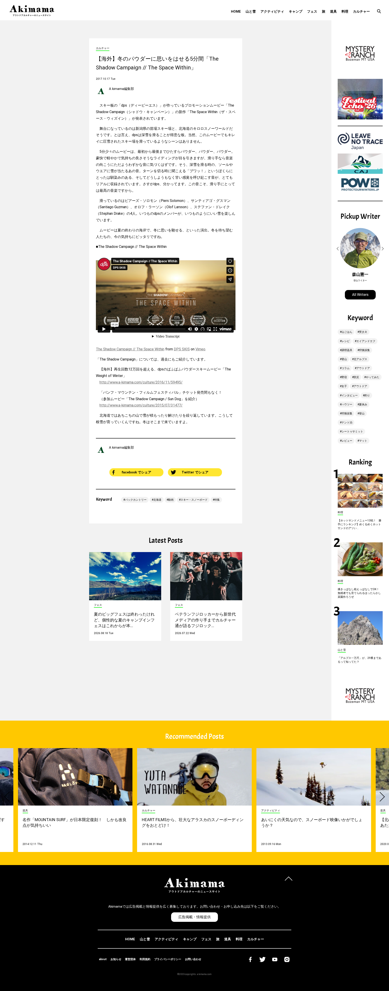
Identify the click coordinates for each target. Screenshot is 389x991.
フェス (312, 11)
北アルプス (360, 359)
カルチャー (361, 11)
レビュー (347, 440)
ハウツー (347, 404)
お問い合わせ (193, 959)
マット (363, 440)
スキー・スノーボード (194, 499)
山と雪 (251, 11)
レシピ (346, 341)
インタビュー (350, 395)
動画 (171, 499)
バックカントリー (136, 499)
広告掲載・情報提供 (194, 917)
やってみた (372, 377)
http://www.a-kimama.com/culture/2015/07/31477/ (141, 405)
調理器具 (347, 350)
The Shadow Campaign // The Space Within (130, 349)
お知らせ (116, 959)
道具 (333, 11)
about (103, 959)
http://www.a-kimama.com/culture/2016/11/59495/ (141, 382)
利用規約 (145, 959)
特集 (217, 499)
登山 (344, 359)
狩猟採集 (364, 350)
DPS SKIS (182, 349)
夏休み (363, 404)
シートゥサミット (352, 431)
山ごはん (347, 331)
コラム (346, 368)
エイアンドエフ (365, 341)
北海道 (157, 499)
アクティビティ (272, 11)
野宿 (344, 377)
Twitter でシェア (195, 472)
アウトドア (363, 368)
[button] (338, 249)
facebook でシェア (136, 472)
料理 (345, 11)
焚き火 (363, 331)
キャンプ (295, 11)
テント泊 (347, 422)
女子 (344, 386)
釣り (367, 395)
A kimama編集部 (121, 89)
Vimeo (200, 349)
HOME (236, 11)
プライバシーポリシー (167, 959)
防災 (356, 377)
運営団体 (130, 959)
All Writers (360, 294)
